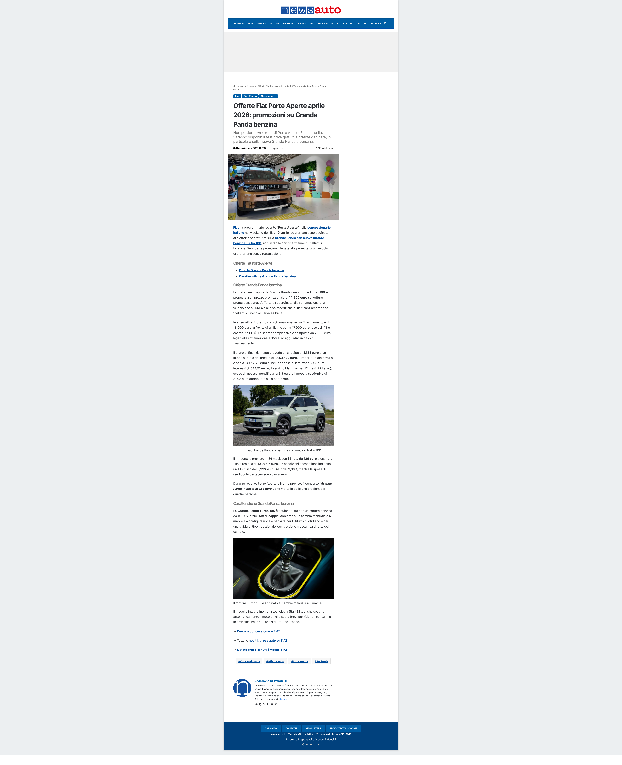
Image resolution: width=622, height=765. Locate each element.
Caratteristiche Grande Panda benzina (267, 276)
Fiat (237, 96)
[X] (264, 704)
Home (238, 86)
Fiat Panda (250, 96)
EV (249, 23)
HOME (237, 23)
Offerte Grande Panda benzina (261, 270)
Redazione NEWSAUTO (251, 148)
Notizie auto (250, 86)
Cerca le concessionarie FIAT (258, 631)
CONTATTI (291, 728)
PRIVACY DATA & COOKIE (343, 728)
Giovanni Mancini (325, 739)
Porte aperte (300, 661)
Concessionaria (250, 661)
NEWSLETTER (313, 728)
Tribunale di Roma (327, 734)
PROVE (287, 23)
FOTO (334, 23)
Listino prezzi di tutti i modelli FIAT (262, 650)
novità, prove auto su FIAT (268, 640)
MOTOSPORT (317, 23)
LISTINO (374, 23)
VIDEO (345, 23)
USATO (359, 23)
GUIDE (300, 23)
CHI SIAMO (271, 728)
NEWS (260, 23)
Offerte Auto (276, 661)
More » (283, 699)
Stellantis (322, 661)
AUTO (273, 23)
